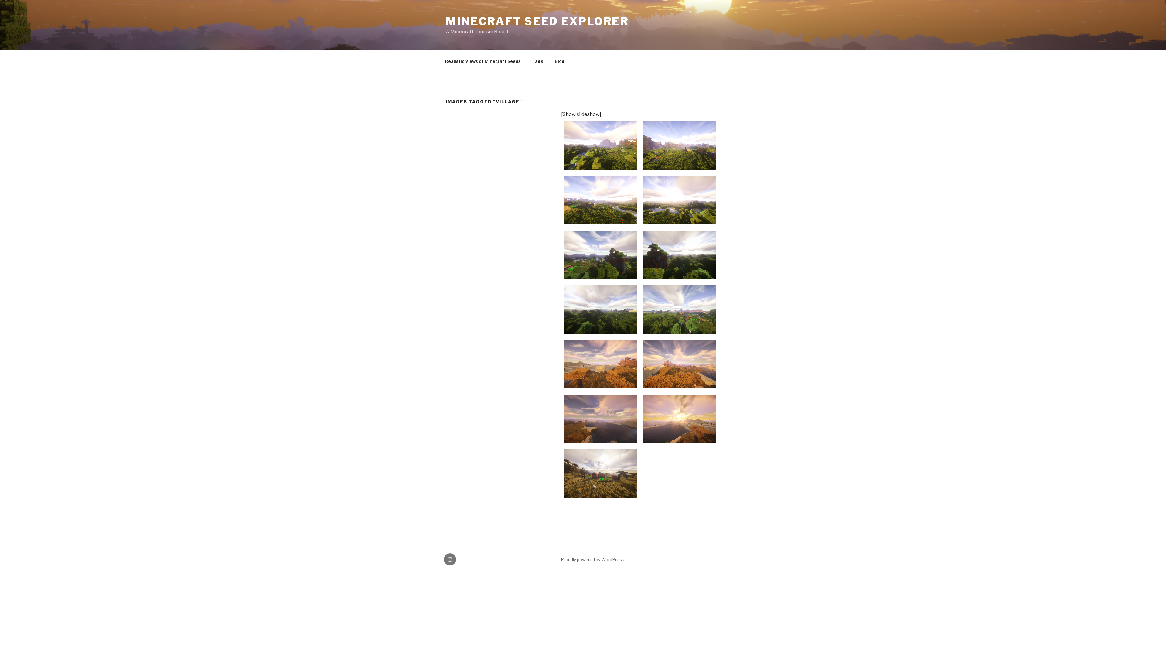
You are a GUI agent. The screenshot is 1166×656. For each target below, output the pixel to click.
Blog (560, 61)
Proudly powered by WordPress (592, 559)
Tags (537, 61)
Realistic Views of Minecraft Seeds (483, 61)
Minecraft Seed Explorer (537, 21)
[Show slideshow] (581, 114)
